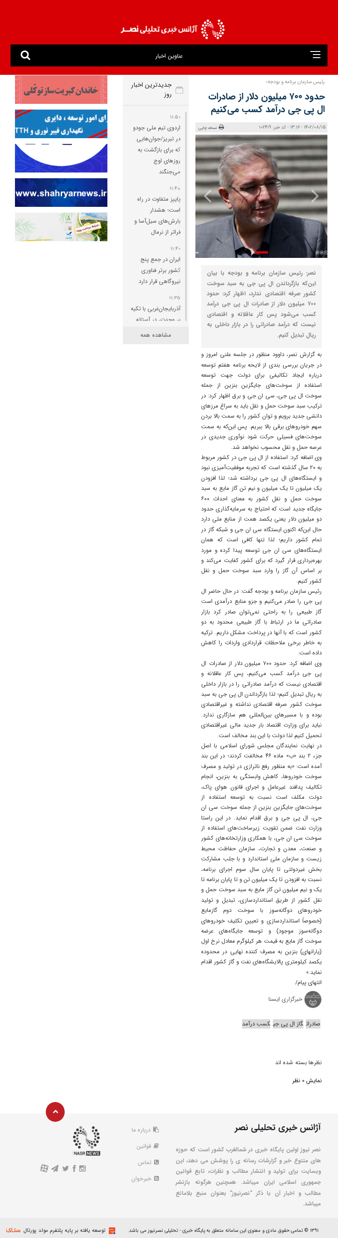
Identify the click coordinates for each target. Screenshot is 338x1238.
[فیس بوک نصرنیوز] (74, 1169)
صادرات (313, 1024)
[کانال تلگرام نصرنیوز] (54, 1169)
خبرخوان (142, 1178)
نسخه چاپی (207, 128)
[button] (261, 252)
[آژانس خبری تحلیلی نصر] (172, 26)
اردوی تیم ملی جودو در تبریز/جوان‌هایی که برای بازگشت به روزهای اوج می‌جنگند (156, 149)
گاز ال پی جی (288, 1024)
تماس (145, 1162)
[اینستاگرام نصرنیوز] (82, 1169)
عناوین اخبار (168, 56)
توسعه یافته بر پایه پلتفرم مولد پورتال (64, 1230)
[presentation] (315, 195)
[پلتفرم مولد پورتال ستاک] (111, 1230)
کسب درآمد (256, 1024)
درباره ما (142, 1130)
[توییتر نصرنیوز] (65, 1169)
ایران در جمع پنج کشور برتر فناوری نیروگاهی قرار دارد (159, 270)
